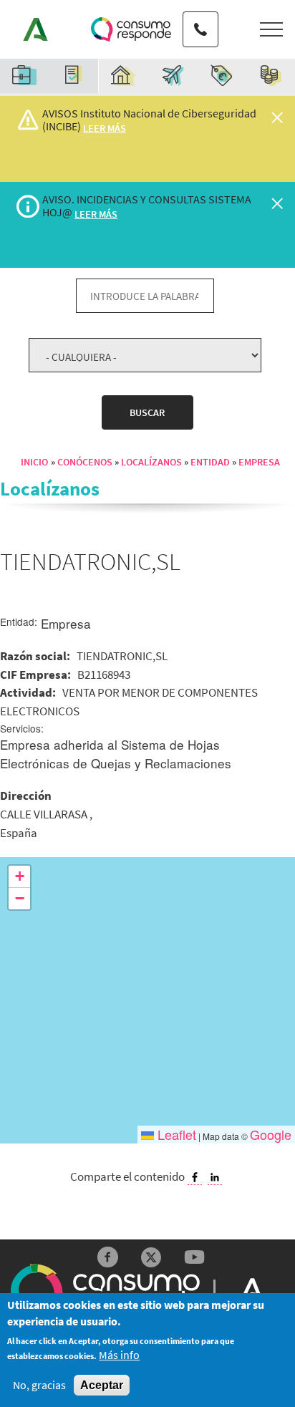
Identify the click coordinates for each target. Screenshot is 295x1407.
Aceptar (101, 1385)
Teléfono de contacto (200, 16)
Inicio (34, 461)
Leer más (104, 128)
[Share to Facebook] (195, 1177)
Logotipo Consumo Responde (131, 29)
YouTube (194, 1257)
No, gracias (39, 1385)
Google (270, 1134)
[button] (19, 877)
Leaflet (175, 1134)
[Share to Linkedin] (215, 1177)
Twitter (151, 1257)
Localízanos (151, 461)
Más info (119, 1355)
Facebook (107, 1257)
